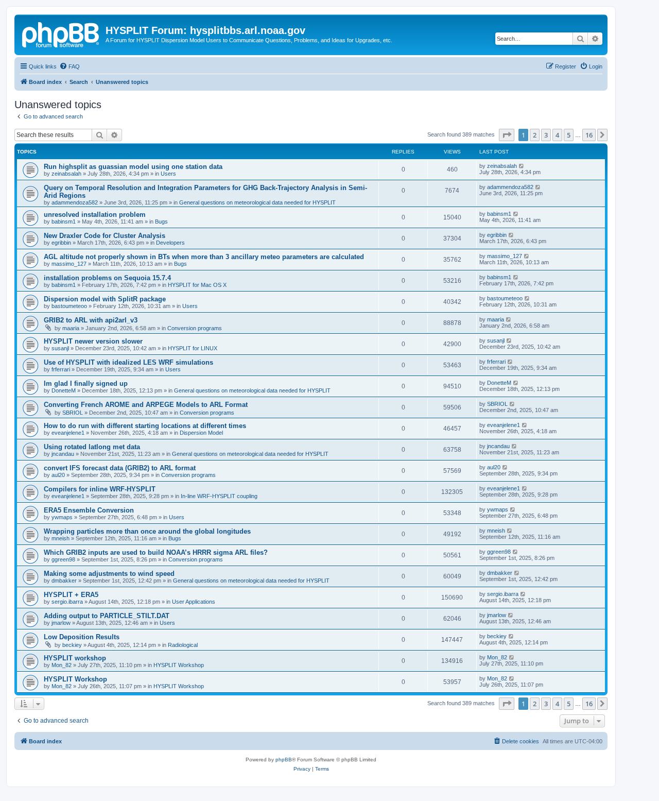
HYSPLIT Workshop (178, 665)
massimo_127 (68, 264)
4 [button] (557, 135)
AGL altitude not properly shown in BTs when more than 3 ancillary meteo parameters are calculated (204, 257)
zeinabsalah (66, 174)
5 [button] (568, 135)
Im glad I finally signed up (86, 383)
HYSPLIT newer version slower (93, 341)
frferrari (60, 369)
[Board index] (61, 33)
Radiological (183, 645)
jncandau (62, 454)
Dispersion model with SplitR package (105, 299)
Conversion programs (194, 328)
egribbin (61, 243)
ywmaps (62, 517)
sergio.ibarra (67, 602)
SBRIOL (72, 413)
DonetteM (63, 390)
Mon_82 (61, 665)
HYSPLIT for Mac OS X (197, 285)
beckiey (72, 645)
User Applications (193, 602)
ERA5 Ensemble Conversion (89, 510)
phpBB (283, 759)
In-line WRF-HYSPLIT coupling (219, 496)
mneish (60, 538)
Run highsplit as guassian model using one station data (133, 167)
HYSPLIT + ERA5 (71, 595)
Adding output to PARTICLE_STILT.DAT (106, 616)
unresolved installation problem (95, 214)
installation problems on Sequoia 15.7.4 (107, 278)
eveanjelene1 (67, 433)
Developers (170, 243)
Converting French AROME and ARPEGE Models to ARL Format (146, 404)
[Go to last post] (521, 166)
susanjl (60, 348)
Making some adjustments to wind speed (109, 573)
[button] (506, 135)
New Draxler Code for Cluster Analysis (104, 236)
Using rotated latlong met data (92, 447)
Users (168, 174)
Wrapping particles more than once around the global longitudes (147, 531)
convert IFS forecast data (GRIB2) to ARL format (120, 468)
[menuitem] (69, 66)
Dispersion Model (201, 433)
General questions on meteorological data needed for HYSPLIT (257, 202)
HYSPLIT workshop (75, 658)
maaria (70, 328)
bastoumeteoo (69, 306)
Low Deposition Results (81, 637)
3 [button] (546, 135)
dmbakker (64, 580)
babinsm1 (63, 221)
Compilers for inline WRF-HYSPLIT (99, 489)
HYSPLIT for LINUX (192, 348)
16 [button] (589, 135)
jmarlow (61, 623)
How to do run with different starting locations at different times (145, 426)
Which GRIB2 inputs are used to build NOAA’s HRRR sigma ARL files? (156, 552)
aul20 (58, 475)
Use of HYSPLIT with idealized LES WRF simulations (128, 362)
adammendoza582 (74, 202)
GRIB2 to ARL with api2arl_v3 (90, 320)
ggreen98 (63, 559)
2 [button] (534, 135)
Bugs (161, 221)
